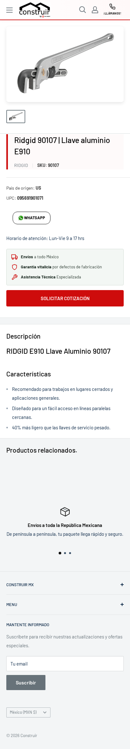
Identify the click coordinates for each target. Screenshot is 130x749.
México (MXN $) (23, 712)
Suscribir (26, 682)
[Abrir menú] (9, 10)
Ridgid (21, 165)
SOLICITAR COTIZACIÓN (65, 298)
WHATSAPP (34, 217)
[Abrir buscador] (82, 9)
